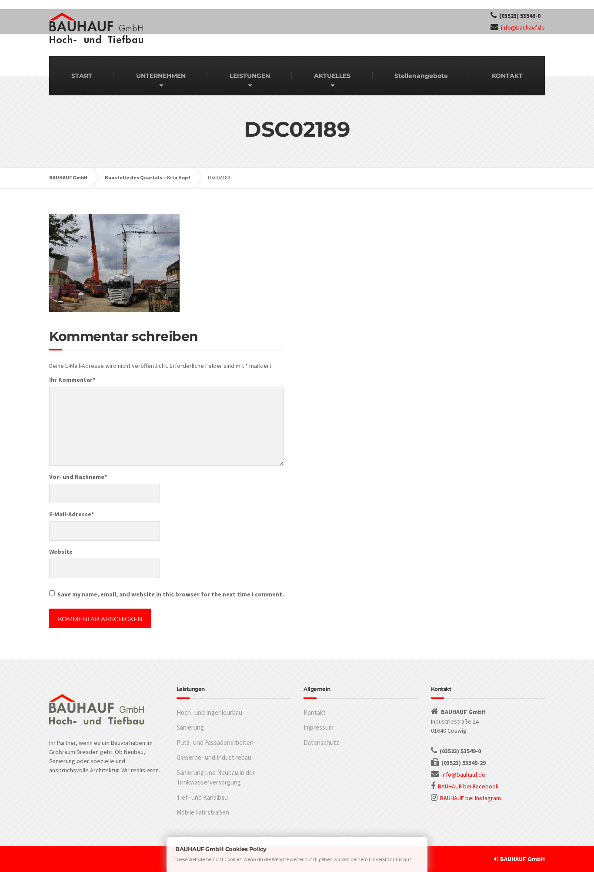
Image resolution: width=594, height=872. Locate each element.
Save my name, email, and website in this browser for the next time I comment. (170, 594)
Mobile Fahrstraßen (203, 812)
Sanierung (190, 727)
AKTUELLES (332, 76)
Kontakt (315, 712)
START (81, 76)
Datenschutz (321, 742)
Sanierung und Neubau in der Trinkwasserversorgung (216, 777)
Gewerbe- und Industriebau (214, 757)
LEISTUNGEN (250, 76)
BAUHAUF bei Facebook (468, 786)
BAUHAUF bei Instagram (470, 798)
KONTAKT (507, 76)
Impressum (319, 727)
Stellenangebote (421, 76)
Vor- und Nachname (78, 477)
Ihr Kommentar (72, 380)
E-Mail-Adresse (71, 514)
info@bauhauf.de (523, 27)
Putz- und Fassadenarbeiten (215, 742)
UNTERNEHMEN (161, 76)
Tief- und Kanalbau (202, 797)
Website (61, 552)
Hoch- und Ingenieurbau (209, 712)
